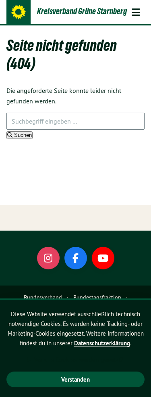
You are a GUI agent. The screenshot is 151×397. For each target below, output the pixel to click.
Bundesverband (43, 297)
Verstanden (75, 379)
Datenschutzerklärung (102, 343)
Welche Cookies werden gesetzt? (78, 359)
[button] (136, 12)
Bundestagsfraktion (97, 297)
